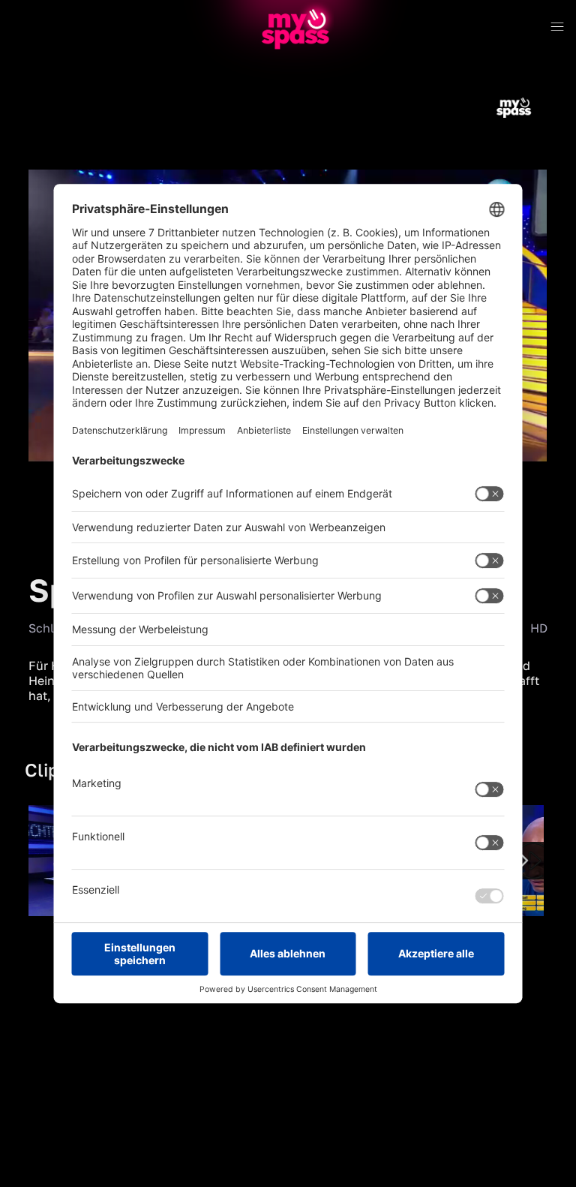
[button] (53, 473)
